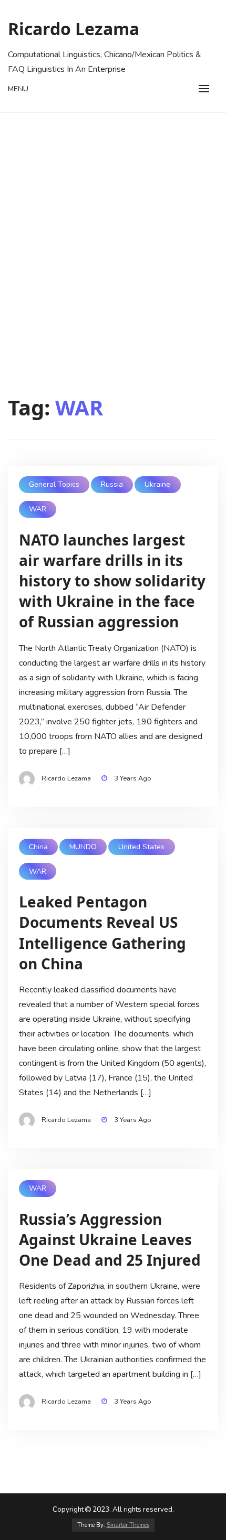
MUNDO (83, 847)
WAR (37, 509)
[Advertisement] (113, 231)
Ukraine (157, 484)
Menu (18, 89)
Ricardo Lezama (73, 28)
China (38, 847)
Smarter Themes (128, 1525)
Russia (112, 484)
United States (141, 847)
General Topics (54, 484)
